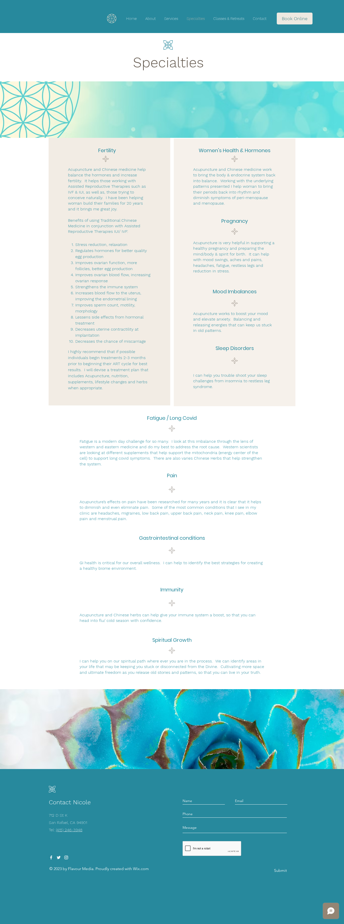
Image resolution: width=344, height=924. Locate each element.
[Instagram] (66, 857)
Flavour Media (80, 868)
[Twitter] (58, 857)
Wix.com (141, 868)
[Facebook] (51, 857)
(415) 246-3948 (69, 829)
